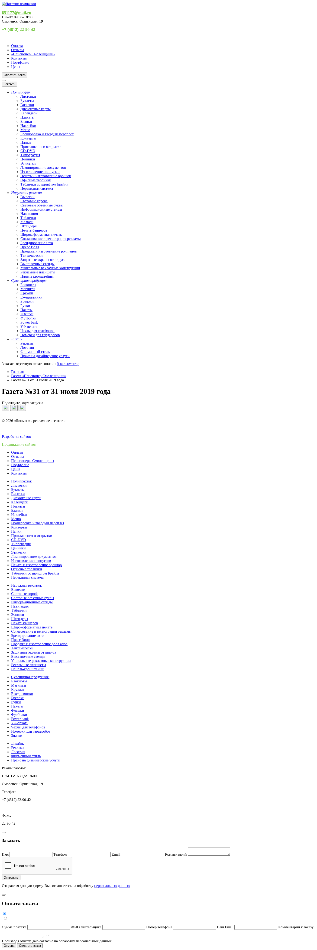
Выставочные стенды (37, 264)
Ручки (25, 306)
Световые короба (34, 201)
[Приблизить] (22, 408)
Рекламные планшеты (37, 272)
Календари (29, 113)
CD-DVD (27, 151)
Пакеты (26, 310)
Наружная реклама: (26, 585)
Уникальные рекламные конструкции (50, 268)
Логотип (27, 347)
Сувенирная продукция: (30, 677)
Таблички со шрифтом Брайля (44, 184)
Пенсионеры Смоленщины (32, 461)
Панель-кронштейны (37, 276)
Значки (16, 735)
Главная (17, 372)
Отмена (9, 945)
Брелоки (27, 301)
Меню (25, 130)
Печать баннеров (33, 230)
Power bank (29, 322)
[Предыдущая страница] (5, 408)
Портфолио (20, 62)
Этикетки (28, 163)
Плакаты (27, 117)
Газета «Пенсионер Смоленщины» (38, 376)
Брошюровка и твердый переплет (47, 134)
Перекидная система (36, 188)
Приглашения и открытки (40, 147)
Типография (30, 155)
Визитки (27, 105)
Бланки (26, 121)
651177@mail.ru (16, 12)
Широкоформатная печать (41, 234)
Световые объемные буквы (41, 205)
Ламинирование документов (43, 167)
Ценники (27, 159)
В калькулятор (68, 364)
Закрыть (9, 84)
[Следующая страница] (14, 408)
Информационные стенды (41, 209)
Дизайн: (17, 743)
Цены (15, 67)
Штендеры (28, 226)
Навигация (29, 214)
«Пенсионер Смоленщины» (33, 54)
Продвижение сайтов (19, 444)
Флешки (26, 314)
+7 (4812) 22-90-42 (18, 29)
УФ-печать (28, 327)
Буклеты (27, 101)
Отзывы (17, 50)
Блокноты (28, 285)
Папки (25, 142)
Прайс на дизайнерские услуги (45, 356)
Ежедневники (31, 297)
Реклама (26, 343)
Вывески (27, 197)
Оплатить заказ (15, 75)
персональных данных (112, 886)
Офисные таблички (35, 180)
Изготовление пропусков (40, 172)
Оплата (17, 46)
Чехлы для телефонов (37, 331)
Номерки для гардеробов (40, 335)
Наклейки (28, 126)
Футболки (28, 318)
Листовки (28, 96)
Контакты (19, 58)
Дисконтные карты (35, 109)
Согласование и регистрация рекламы (50, 239)
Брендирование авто (36, 243)
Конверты (28, 138)
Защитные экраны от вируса (42, 260)
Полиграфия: (21, 481)
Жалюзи (26, 222)
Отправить (11, 877)
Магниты (27, 289)
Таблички (28, 218)
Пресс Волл (29, 247)
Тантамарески (31, 255)
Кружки (26, 293)
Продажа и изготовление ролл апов (48, 251)
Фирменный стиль (35, 352)
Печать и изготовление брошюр (45, 176)
